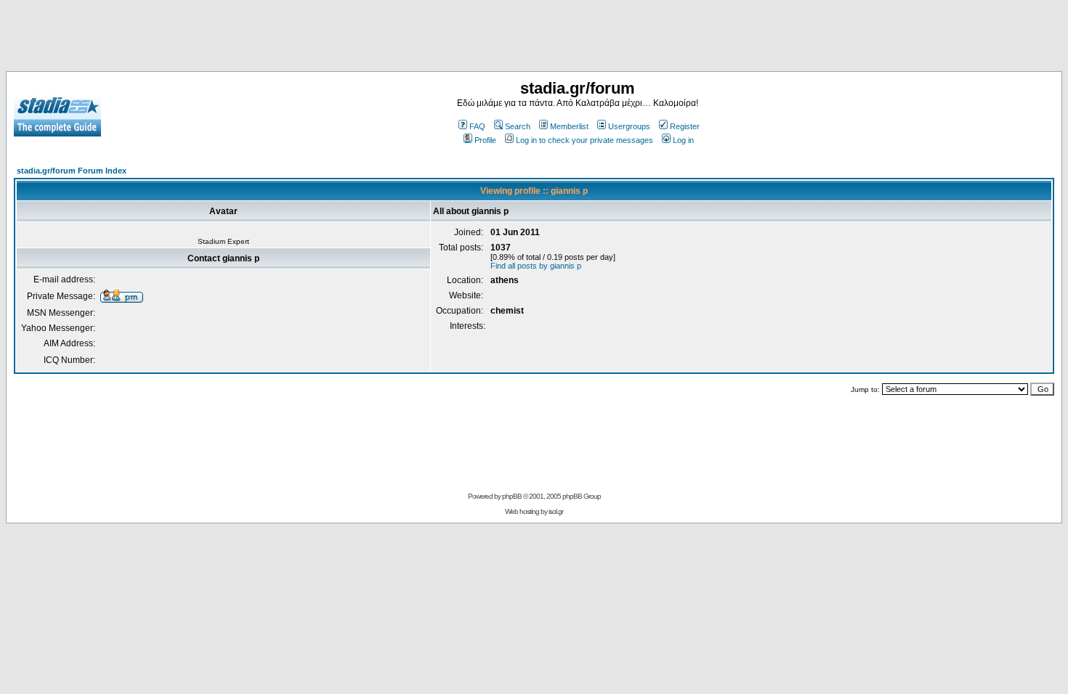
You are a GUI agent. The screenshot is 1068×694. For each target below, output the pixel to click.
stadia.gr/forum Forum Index (71, 170)
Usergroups (629, 126)
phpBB (512, 496)
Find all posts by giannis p (535, 265)
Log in (683, 140)
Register (685, 126)
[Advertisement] (534, 38)
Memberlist (569, 126)
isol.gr (556, 511)
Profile (485, 140)
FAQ (477, 126)
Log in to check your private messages (584, 140)
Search (517, 126)
